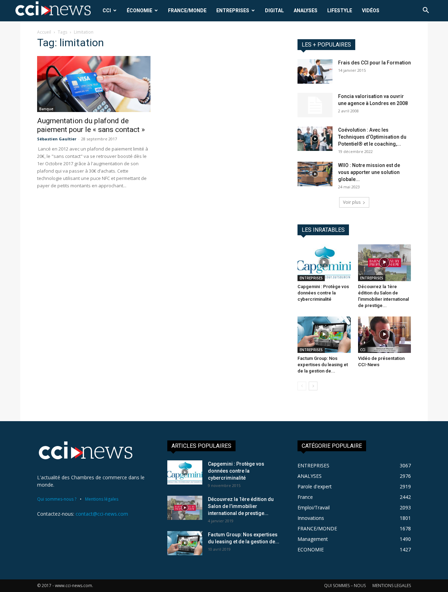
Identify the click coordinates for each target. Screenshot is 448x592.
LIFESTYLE (339, 10)
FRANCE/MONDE (187, 10)
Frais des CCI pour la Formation (374, 62)
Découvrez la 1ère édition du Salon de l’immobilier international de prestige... (241, 506)
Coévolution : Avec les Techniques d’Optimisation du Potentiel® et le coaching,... (372, 137)
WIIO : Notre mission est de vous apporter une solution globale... (369, 172)
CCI (107, 10)
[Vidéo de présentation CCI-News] (384, 334)
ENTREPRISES (232, 10)
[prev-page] (302, 386)
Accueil (44, 32)
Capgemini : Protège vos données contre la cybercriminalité (323, 293)
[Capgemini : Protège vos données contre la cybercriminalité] (324, 262)
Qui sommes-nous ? (56, 499)
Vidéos (370, 10)
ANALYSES (305, 10)
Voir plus (351, 202)
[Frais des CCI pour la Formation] (315, 71)
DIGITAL (274, 10)
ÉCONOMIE (139, 10)
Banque (46, 108)
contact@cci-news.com (102, 513)
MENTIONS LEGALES (391, 585)
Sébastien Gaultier (56, 138)
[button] (425, 11)
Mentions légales (101, 499)
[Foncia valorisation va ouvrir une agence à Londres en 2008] (315, 105)
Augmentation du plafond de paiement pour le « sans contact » (91, 125)
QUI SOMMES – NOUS (345, 585)
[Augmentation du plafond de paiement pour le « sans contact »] (93, 84)
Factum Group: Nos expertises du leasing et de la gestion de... (323, 365)
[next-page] (313, 386)
